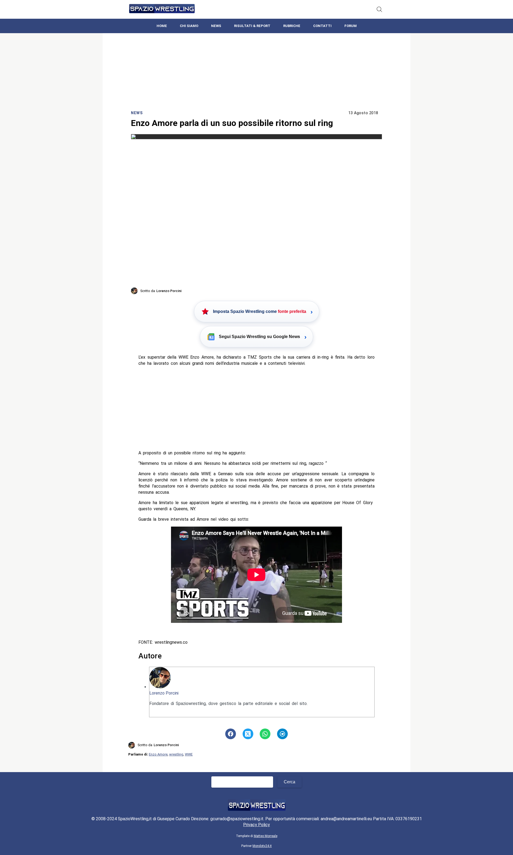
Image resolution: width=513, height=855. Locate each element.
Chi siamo (189, 26)
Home (162, 26)
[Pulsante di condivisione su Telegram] (282, 734)
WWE (189, 754)
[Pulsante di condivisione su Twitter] (248, 734)
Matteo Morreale (265, 836)
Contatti (322, 26)
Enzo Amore (158, 754)
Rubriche (291, 26)
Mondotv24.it (262, 846)
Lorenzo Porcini (163, 693)
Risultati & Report (252, 26)
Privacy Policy (256, 824)
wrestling (176, 754)
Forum (350, 26)
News (216, 26)
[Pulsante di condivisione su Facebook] (230, 734)
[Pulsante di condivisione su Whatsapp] (265, 734)
